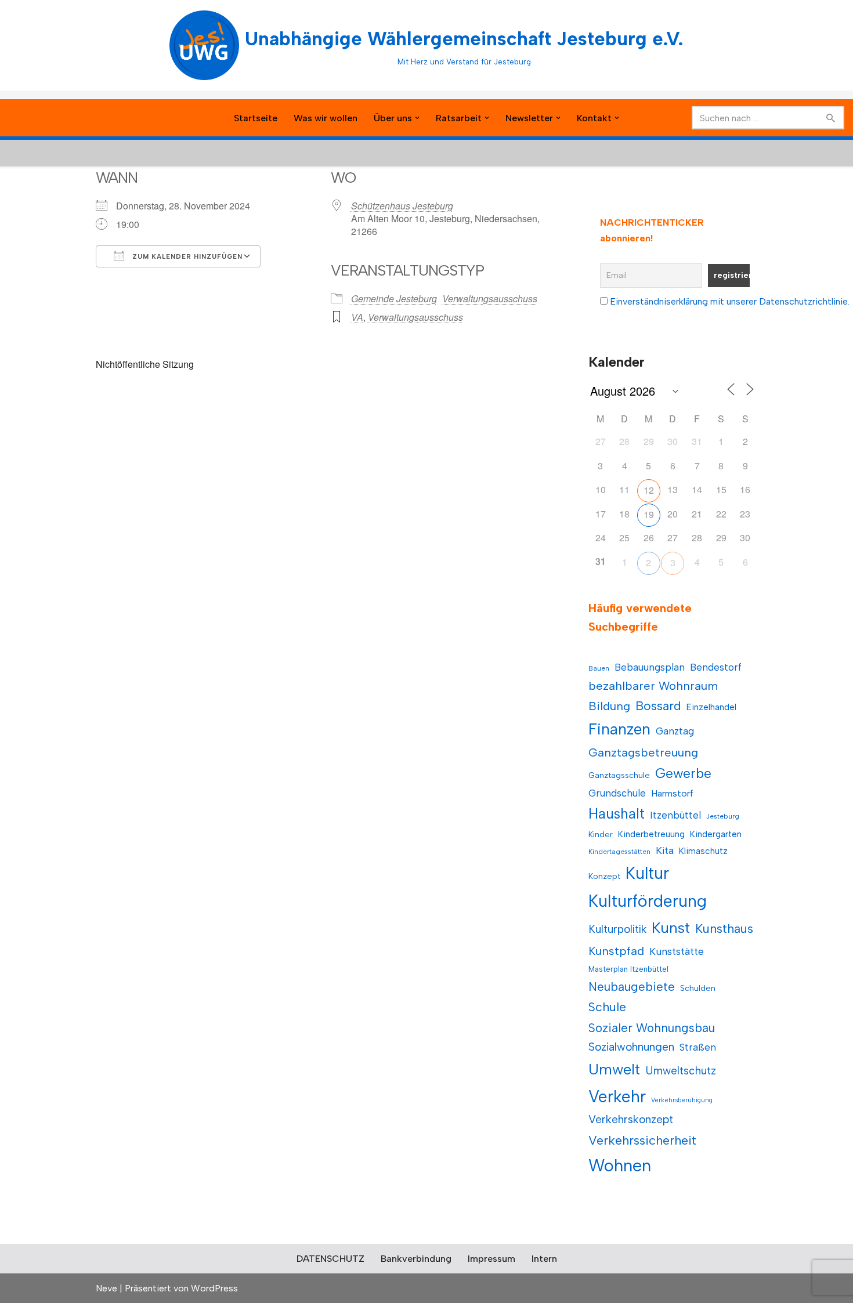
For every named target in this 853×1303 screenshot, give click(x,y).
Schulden (697, 988)
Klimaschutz (703, 850)
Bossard (658, 705)
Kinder (600, 834)
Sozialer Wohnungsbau (651, 1027)
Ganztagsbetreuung (643, 752)
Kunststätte (676, 951)
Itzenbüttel (675, 815)
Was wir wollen (325, 118)
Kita (665, 850)
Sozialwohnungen (631, 1047)
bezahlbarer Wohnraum (653, 686)
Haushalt (616, 813)
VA (357, 317)
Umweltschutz (680, 1070)
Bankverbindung (416, 1258)
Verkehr (617, 1096)
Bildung (609, 706)
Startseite (255, 118)
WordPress (214, 1288)
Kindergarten (716, 833)
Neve (106, 1288)
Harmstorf (672, 793)
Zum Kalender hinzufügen (186, 256)
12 (649, 490)
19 (649, 514)
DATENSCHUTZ (330, 1258)
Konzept (604, 876)
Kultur (647, 873)
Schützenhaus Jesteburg (402, 205)
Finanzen (619, 729)
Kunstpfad (616, 951)
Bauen (598, 668)
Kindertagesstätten (619, 852)
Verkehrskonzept (630, 1119)
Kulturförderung (647, 901)
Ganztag (675, 731)
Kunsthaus (724, 928)
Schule (607, 1007)
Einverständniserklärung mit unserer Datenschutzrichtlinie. (730, 301)
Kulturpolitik (617, 929)
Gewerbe (683, 773)
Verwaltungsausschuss (489, 298)
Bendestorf (716, 667)
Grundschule (617, 793)
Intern (544, 1258)
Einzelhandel (711, 706)
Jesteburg (722, 816)
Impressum (491, 1258)
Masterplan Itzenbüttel (628, 969)
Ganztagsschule (619, 775)
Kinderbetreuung (651, 833)
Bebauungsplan (650, 667)
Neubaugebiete (631, 986)
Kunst (671, 927)
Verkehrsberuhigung (682, 1100)
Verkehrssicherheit (642, 1140)
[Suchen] (831, 117)
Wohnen (619, 1165)
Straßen (697, 1047)
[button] (417, 117)
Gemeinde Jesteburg (394, 298)
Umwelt (614, 1069)
